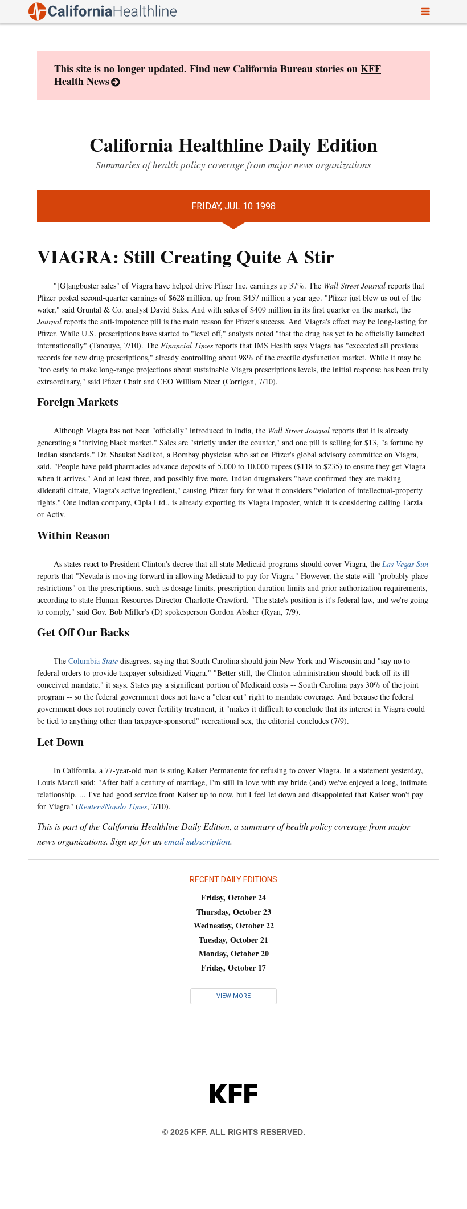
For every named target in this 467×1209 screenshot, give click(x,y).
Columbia (93, 660)
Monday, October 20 (234, 953)
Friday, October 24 (233, 897)
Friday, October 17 (233, 967)
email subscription (197, 841)
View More (233, 996)
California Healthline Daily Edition (233, 144)
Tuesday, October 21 (233, 940)
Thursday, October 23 (233, 912)
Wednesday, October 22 (234, 925)
